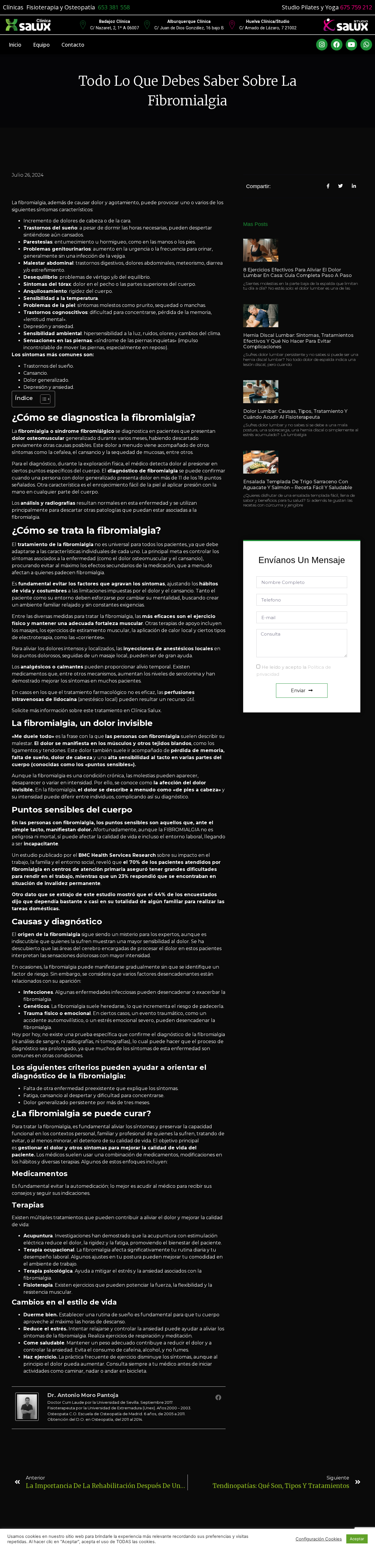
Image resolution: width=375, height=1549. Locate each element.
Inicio (15, 44)
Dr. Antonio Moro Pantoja (82, 1395)
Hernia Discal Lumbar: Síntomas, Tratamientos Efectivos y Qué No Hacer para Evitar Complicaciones (298, 340)
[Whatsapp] (366, 44)
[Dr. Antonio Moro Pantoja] (27, 1419)
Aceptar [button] (357, 1538)
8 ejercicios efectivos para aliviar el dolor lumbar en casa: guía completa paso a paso (297, 272)
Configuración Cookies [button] (319, 1539)
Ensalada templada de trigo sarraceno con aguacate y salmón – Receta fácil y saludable (297, 484)
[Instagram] (322, 44)
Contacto (73, 44)
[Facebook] (336, 44)
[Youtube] (351, 44)
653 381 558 (114, 7)
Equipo (41, 44)
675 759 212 (356, 7)
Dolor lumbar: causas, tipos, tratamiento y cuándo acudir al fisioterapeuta (295, 414)
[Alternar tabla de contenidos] (42, 399)
